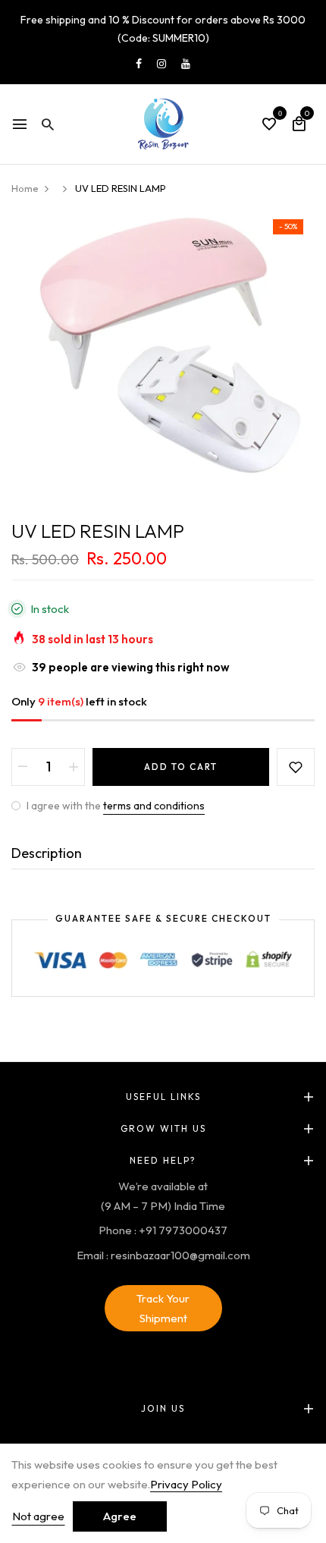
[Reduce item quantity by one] (22, 767)
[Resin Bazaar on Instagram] (161, 64)
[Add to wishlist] (296, 767)
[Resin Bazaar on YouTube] (185, 64)
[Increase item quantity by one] (73, 767)
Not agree (38, 1516)
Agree (119, 1516)
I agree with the (114, 805)
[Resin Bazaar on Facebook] (139, 64)
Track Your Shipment (163, 1308)
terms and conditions (154, 805)
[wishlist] (269, 125)
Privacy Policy (186, 1484)
